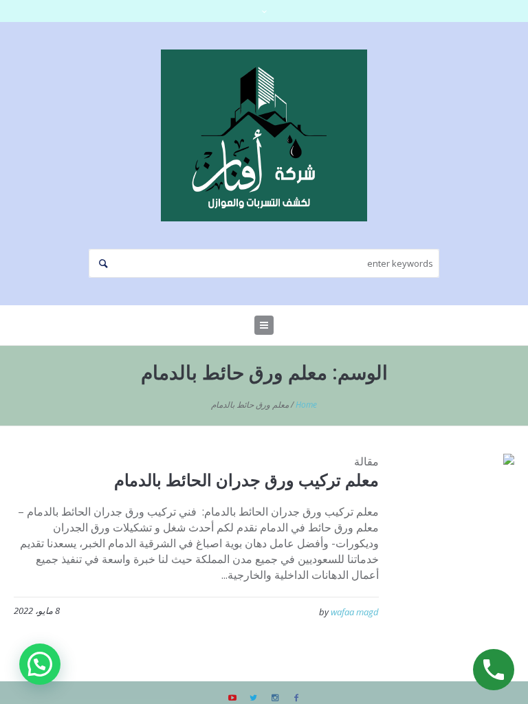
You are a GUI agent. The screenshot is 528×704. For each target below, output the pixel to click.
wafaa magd (355, 612)
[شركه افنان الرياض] (264, 135)
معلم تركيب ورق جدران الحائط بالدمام (246, 479)
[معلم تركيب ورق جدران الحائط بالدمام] (456, 511)
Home (306, 404)
